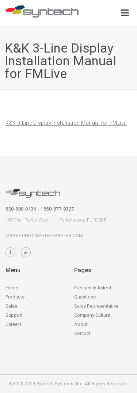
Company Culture (92, 315)
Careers (13, 324)
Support (14, 315)
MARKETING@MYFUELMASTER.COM (44, 235)
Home (11, 287)
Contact (82, 333)
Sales (11, 306)
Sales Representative (96, 306)
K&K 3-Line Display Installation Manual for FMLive (66, 123)
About (80, 324)
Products (14, 297)
